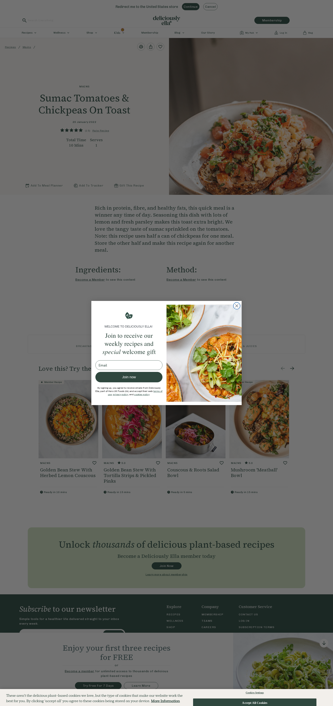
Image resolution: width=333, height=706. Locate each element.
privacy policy (120, 394)
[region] (166, 697)
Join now (129, 377)
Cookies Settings (255, 692)
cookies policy (142, 394)
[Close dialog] (236, 305)
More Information (165, 701)
